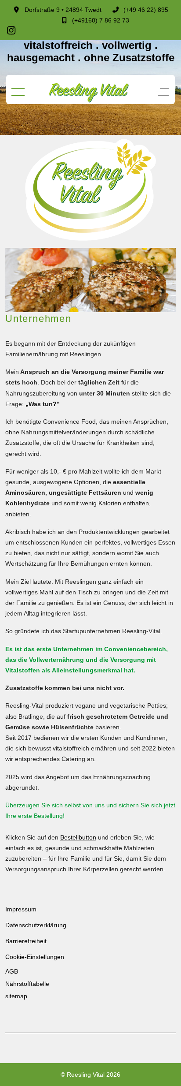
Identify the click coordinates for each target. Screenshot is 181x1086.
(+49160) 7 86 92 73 (100, 20)
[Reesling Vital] (90, 92)
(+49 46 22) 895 (145, 9)
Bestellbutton (78, 837)
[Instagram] (11, 30)
